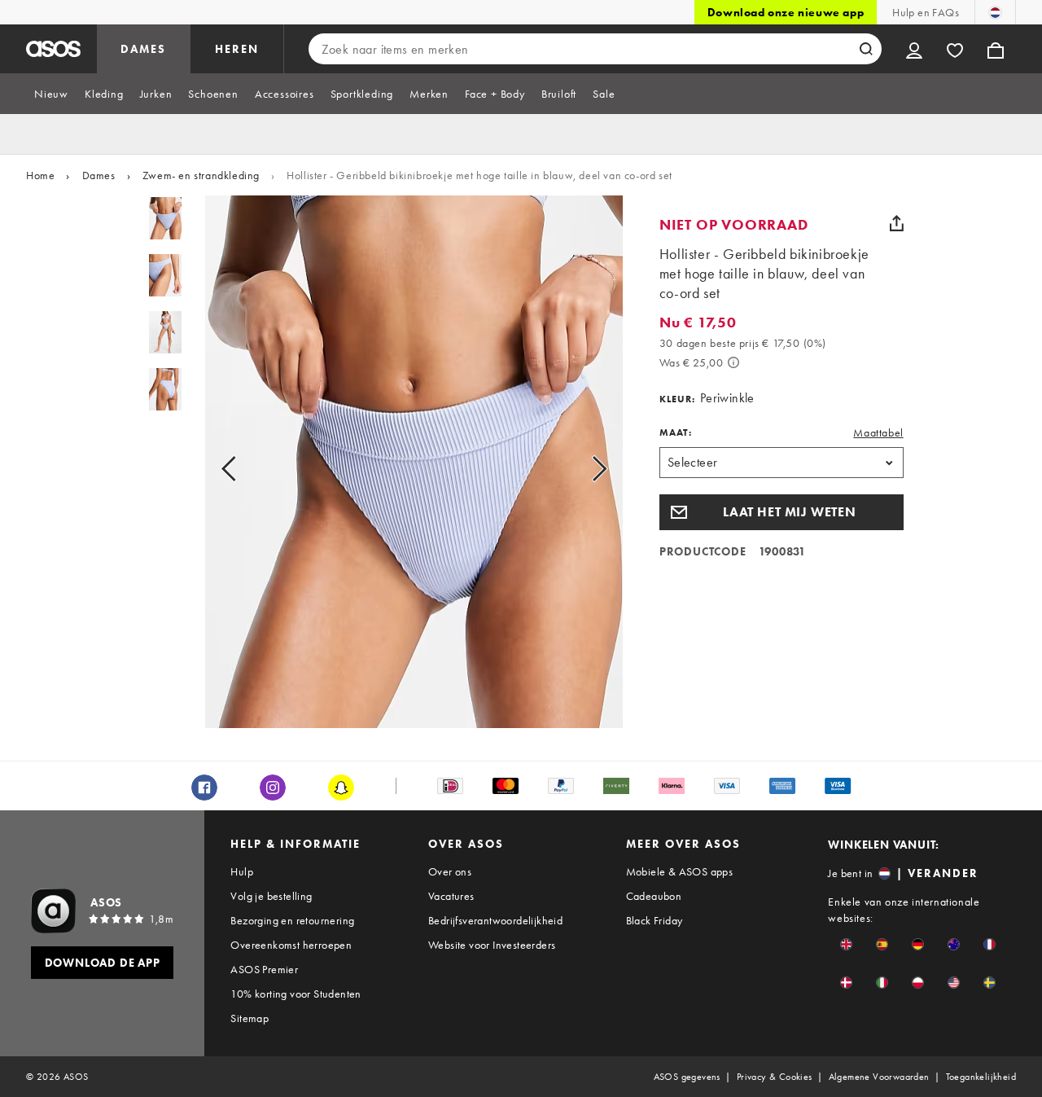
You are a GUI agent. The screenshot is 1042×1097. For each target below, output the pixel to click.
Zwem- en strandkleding (201, 175)
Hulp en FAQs (925, 12)
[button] (781, 512)
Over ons (449, 871)
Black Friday (654, 920)
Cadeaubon (654, 896)
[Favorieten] (955, 48)
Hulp (241, 871)
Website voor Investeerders (491, 944)
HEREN (237, 49)
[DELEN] (897, 223)
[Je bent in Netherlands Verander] (995, 12)
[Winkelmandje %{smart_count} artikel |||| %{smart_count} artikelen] (995, 48)
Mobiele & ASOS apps (679, 871)
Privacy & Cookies (774, 1076)
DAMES (143, 49)
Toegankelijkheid (981, 1076)
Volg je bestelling (271, 896)
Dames (99, 175)
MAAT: (675, 432)
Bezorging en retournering (292, 920)
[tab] (51, 93)
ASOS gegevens (687, 1076)
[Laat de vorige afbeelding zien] (247, 468)
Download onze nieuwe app (785, 12)
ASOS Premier (264, 969)
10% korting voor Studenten (295, 993)
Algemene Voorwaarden (879, 1076)
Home (40, 175)
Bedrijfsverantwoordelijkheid (495, 920)
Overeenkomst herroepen (291, 944)
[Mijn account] (914, 48)
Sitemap (249, 1018)
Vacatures (451, 896)
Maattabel (878, 432)
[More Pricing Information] (733, 362)
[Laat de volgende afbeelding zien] (581, 468)
